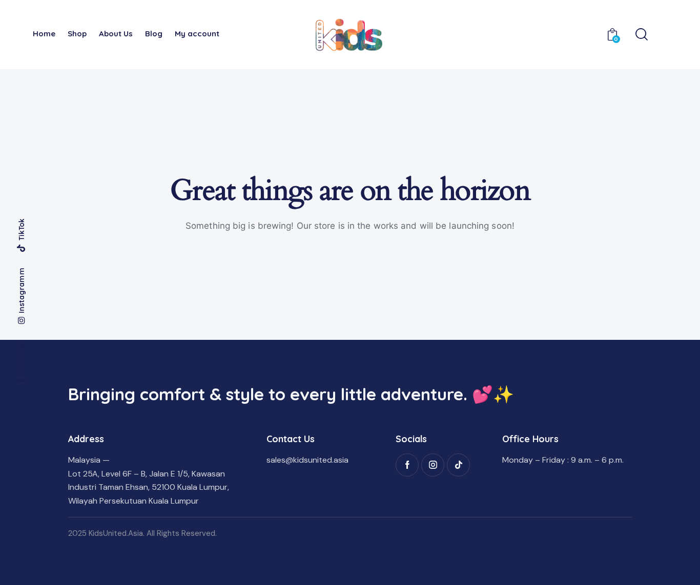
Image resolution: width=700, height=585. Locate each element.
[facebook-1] (407, 464)
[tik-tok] (458, 464)
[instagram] (432, 464)
